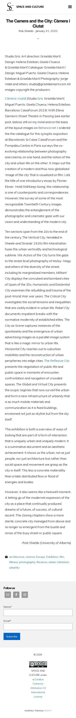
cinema (30, 557)
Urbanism (63, 562)
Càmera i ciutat (15, 98)
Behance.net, (47, 128)
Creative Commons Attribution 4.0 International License (38, 688)
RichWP (48, 710)
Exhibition (52, 557)
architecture (16, 557)
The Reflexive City (56, 361)
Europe (40, 557)
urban (52, 562)
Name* (8, 606)
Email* (7, 620)
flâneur (13, 562)
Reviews (41, 562)
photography (27, 562)
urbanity (14, 567)
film (62, 557)
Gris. (40, 98)
